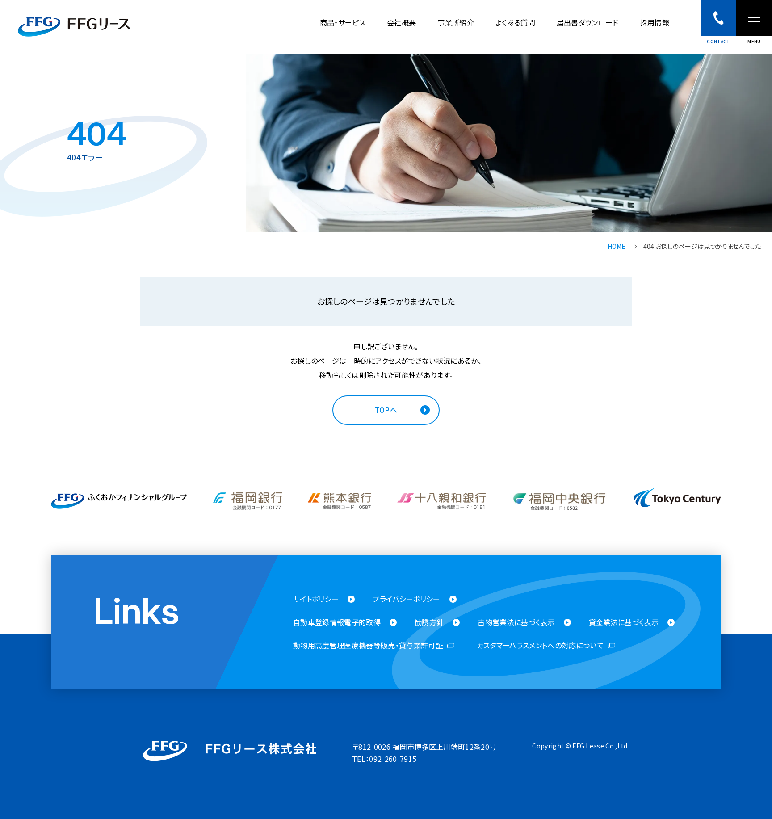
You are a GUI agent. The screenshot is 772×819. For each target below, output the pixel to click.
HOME (616, 246)
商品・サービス (342, 22)
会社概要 (401, 22)
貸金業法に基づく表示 (624, 622)
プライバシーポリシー (406, 599)
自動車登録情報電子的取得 (337, 622)
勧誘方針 (429, 622)
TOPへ (386, 409)
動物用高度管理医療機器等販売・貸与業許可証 (368, 645)
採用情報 (654, 22)
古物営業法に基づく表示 (516, 622)
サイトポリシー (316, 599)
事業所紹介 (455, 22)
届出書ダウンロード (588, 22)
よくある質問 (515, 22)
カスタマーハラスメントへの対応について (540, 645)
